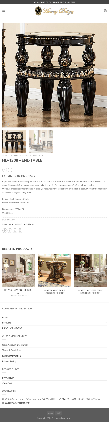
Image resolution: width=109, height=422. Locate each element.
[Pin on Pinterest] (20, 230)
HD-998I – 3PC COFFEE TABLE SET (18, 291)
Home (5, 155)
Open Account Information (15, 344)
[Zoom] (6, 124)
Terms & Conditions (11, 350)
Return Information (11, 355)
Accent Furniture (20, 155)
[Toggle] (106, 322)
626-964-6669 (69, 399)
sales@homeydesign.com (17, 402)
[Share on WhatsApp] (4, 230)
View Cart (7, 383)
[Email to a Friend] (15, 230)
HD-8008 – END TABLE (54, 290)
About (5, 317)
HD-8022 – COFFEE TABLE (90, 290)
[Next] (101, 75)
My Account (8, 377)
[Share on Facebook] (10, 230)
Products (6, 322)
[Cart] (105, 11)
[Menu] (4, 10)
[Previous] (7, 75)
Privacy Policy (9, 361)
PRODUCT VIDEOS (12, 328)
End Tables (37, 155)
